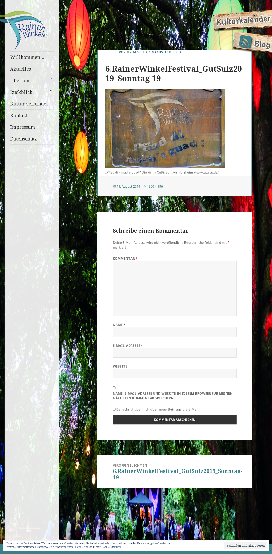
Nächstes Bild (164, 52)
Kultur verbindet (29, 103)
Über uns (20, 80)
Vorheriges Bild (133, 52)
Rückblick (21, 92)
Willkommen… (27, 57)
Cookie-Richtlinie (111, 547)
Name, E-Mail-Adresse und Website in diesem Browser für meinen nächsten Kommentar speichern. (173, 395)
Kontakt (19, 115)
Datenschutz (23, 139)
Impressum (22, 127)
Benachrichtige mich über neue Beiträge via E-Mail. (158, 409)
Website (120, 366)
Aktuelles (20, 69)
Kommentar (125, 258)
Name (119, 325)
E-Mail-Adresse (128, 345)
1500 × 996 (155, 186)
